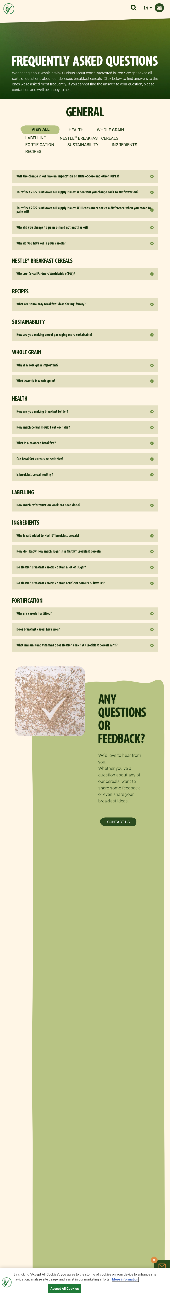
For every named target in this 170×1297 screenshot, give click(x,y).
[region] (85, 1282)
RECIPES (33, 151)
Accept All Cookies (64, 1289)
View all (40, 129)
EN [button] (146, 8)
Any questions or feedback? (122, 719)
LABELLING (35, 137)
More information (125, 1279)
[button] (134, 8)
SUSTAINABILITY (82, 144)
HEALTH (76, 129)
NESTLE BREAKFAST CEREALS (89, 138)
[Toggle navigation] (159, 7)
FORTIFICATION (39, 144)
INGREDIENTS (124, 144)
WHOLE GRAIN (110, 129)
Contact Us (118, 822)
